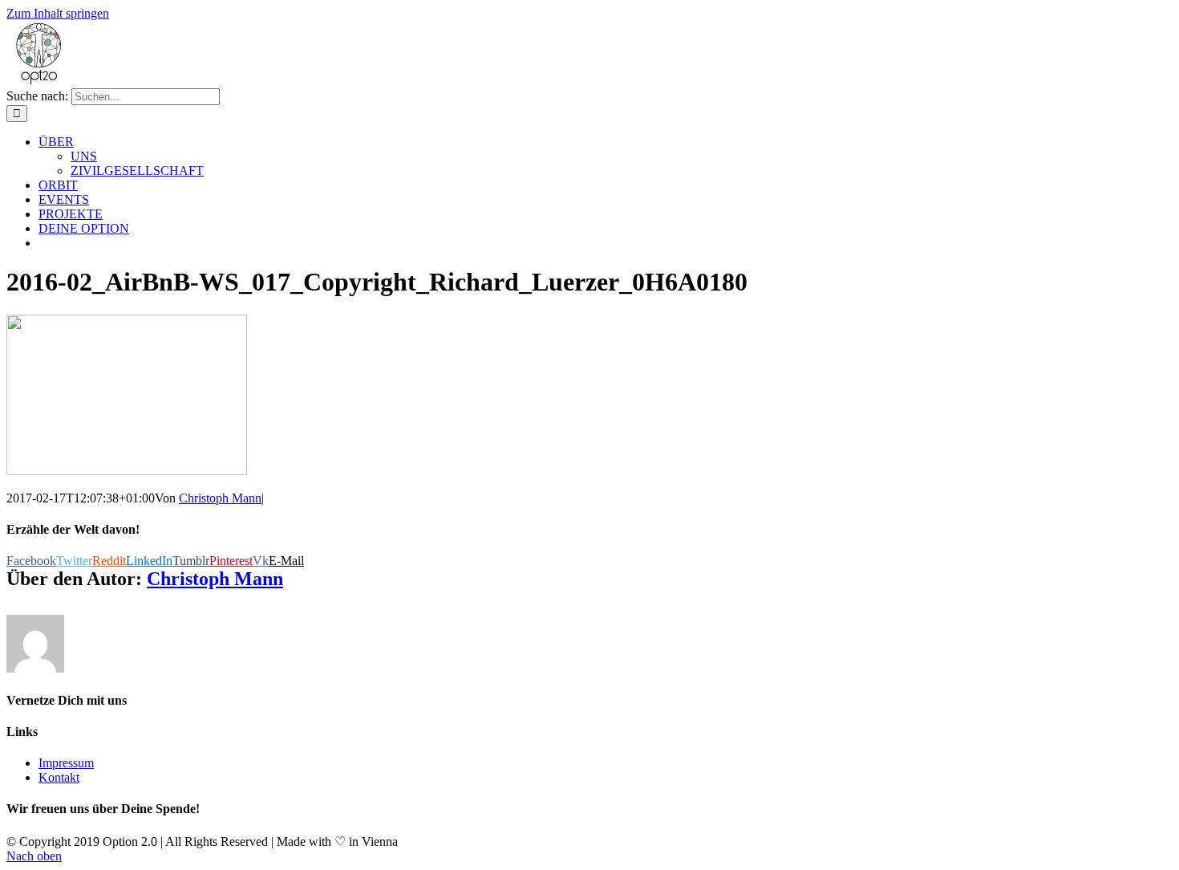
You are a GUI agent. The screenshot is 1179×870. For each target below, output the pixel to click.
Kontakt (58, 777)
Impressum (66, 763)
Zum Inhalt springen (57, 13)
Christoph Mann (220, 498)
